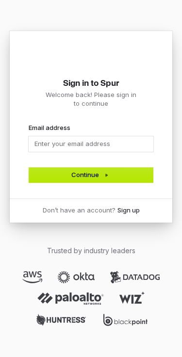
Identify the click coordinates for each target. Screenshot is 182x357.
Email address (49, 127)
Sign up (128, 210)
